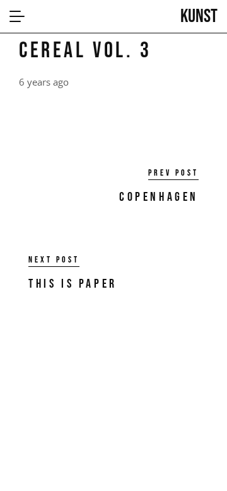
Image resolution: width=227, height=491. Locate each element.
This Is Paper (72, 283)
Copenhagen (159, 197)
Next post (53, 260)
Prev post (173, 173)
